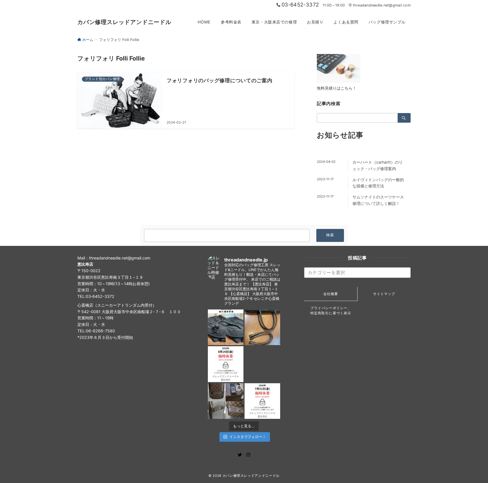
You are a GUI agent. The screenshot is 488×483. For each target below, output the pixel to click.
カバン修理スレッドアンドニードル (124, 22)
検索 (330, 235)
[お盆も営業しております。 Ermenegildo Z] (262, 327)
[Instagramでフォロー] (248, 454)
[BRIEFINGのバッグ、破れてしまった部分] (225, 327)
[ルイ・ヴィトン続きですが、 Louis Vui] (262, 364)
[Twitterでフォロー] (240, 454)
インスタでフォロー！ (247, 436)
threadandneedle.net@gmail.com (382, 5)
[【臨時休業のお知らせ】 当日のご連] (262, 401)
